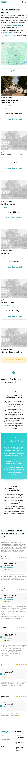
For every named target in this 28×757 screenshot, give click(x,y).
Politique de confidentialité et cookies (19, 737)
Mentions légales (5, 739)
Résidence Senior (5, 6)
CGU (2, 742)
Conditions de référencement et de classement (20, 749)
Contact (3, 746)
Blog (2, 735)
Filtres (15, 71)
